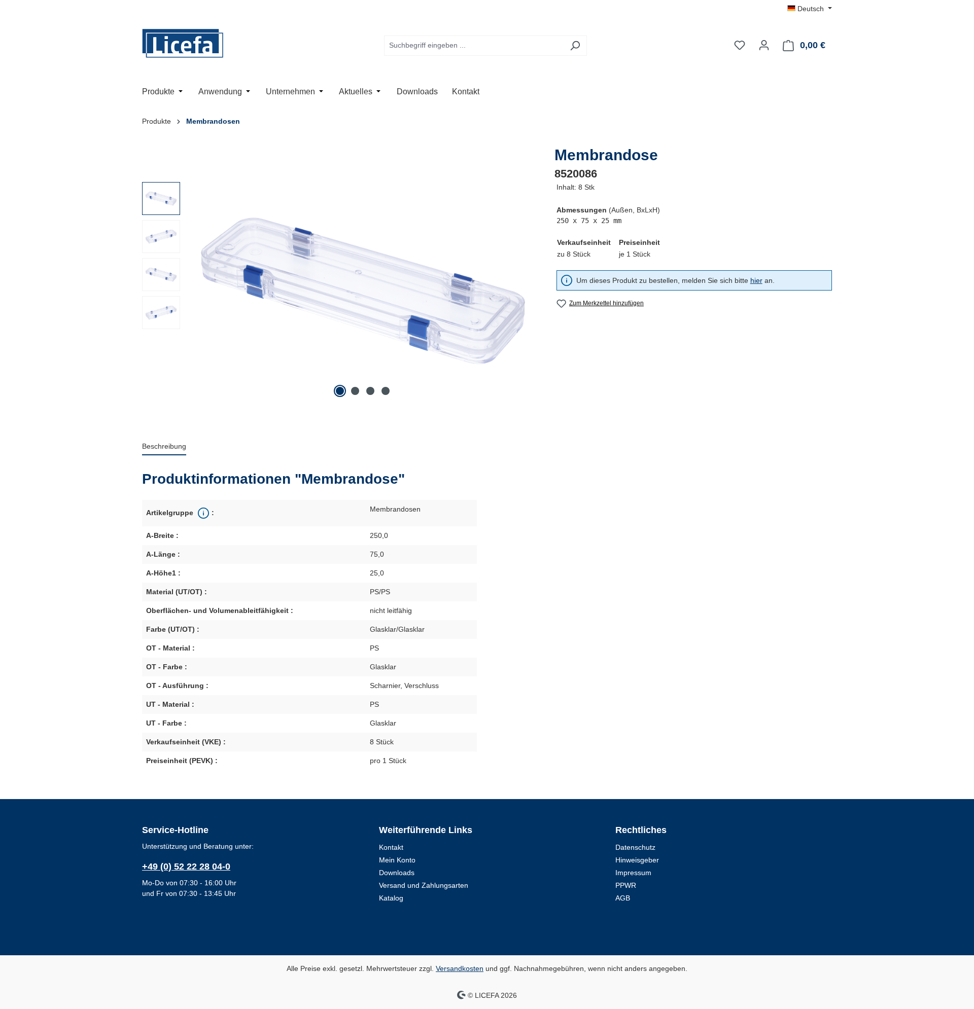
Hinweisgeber (637, 860)
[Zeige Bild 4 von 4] (385, 391)
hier (756, 280)
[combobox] (474, 45)
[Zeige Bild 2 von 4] (355, 391)
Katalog (391, 898)
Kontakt (391, 847)
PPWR (625, 885)
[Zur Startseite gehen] (193, 43)
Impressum (633, 873)
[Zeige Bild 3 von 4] (370, 391)
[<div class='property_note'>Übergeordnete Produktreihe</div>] (202, 513)
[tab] (164, 447)
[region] (339, 291)
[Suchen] (575, 45)
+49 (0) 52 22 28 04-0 (186, 866)
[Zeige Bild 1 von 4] (340, 391)
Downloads (396, 873)
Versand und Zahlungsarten (423, 885)
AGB (622, 898)
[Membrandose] (363, 291)
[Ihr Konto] (764, 45)
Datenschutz (635, 847)
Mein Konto (397, 860)
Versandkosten (459, 968)
